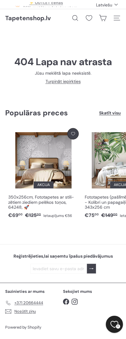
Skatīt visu (110, 113)
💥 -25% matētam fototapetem (46, 5)
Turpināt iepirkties (63, 81)
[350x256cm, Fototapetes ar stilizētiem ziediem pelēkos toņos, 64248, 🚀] (43, 173)
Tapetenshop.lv (28, 18)
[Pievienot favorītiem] (73, 134)
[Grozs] (103, 18)
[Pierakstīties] (91, 269)
